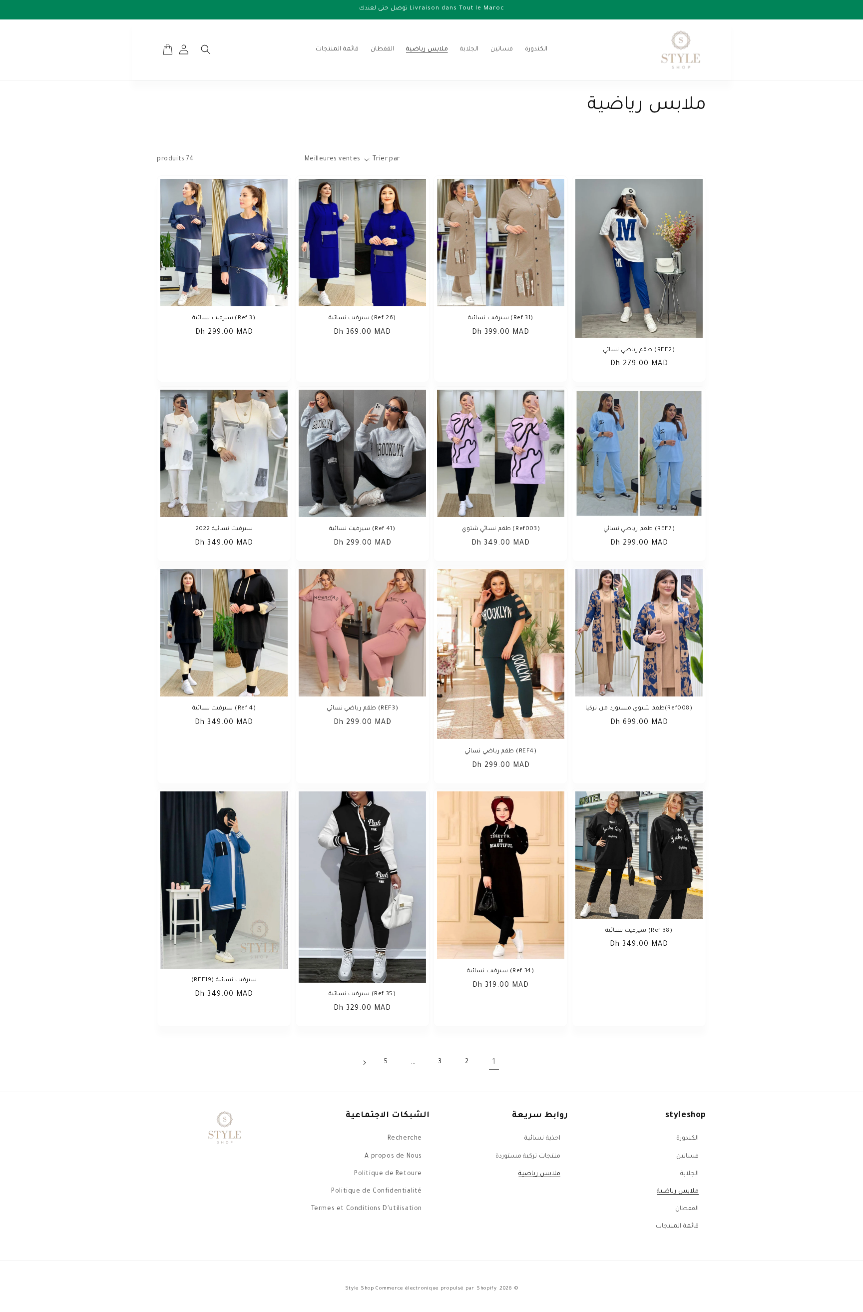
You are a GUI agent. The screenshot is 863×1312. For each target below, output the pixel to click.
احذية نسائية (542, 1138)
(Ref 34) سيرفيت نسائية (500, 971)
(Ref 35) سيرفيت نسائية (362, 994)
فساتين (687, 1156)
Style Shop (360, 1289)
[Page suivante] (364, 1063)
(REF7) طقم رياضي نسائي (639, 529)
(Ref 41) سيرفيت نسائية (362, 529)
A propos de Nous (393, 1156)
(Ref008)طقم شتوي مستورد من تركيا (638, 708)
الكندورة (687, 1138)
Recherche (405, 1138)
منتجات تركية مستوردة (527, 1156)
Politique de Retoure (388, 1174)
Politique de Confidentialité (376, 1191)
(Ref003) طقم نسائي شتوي (500, 529)
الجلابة (689, 1174)
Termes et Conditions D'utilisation (366, 1209)
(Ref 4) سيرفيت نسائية (224, 708)
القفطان (687, 1209)
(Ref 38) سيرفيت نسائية (638, 931)
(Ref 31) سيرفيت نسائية (500, 318)
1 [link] (494, 1063)
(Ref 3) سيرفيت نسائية (223, 318)
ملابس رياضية (678, 1191)
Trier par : (384, 159)
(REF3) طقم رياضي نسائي (362, 708)
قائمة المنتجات (677, 1226)
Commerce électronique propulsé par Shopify (436, 1289)
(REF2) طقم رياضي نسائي (639, 350)
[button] (206, 49)
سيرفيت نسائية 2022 (223, 529)
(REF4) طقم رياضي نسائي (500, 751)
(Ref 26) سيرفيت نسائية (362, 318)
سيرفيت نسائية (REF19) (223, 980)
